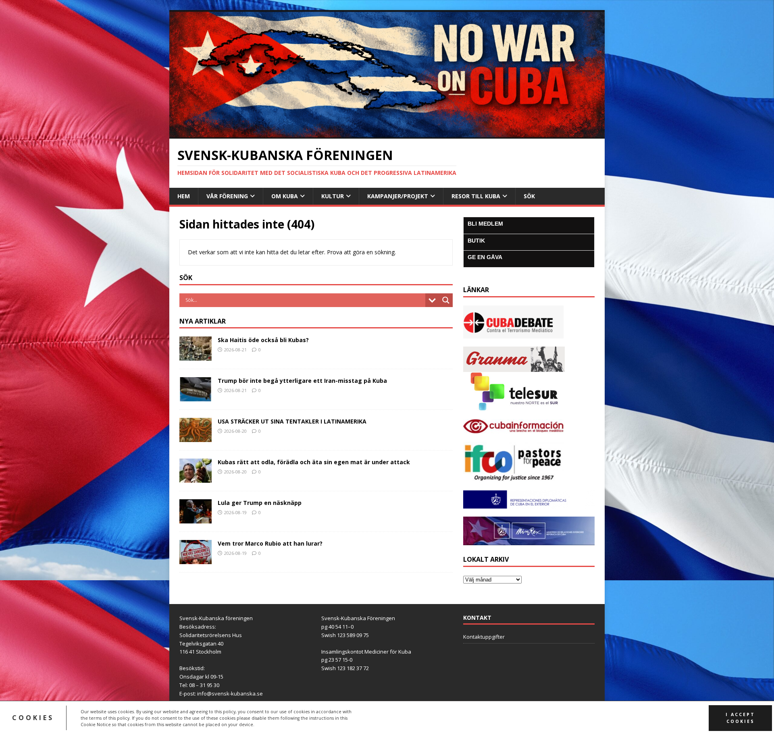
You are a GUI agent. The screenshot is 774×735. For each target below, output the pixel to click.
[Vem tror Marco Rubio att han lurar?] (195, 559)
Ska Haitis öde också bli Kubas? (263, 340)
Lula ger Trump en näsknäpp (260, 503)
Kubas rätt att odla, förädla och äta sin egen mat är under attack (314, 462)
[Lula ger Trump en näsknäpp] (195, 519)
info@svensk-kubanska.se (230, 693)
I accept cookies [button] (740, 718)
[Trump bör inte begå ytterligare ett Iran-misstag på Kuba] (195, 397)
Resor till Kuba (476, 196)
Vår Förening (227, 196)
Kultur (332, 196)
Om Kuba (284, 196)
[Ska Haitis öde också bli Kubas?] (195, 356)
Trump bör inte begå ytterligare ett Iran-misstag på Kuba (302, 380)
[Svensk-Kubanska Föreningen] (387, 134)
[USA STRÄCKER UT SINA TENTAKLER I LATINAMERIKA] (195, 437)
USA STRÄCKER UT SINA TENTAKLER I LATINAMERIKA (292, 421)
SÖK (529, 196)
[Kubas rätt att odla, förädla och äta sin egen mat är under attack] (195, 478)
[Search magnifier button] (446, 300)
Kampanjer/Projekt (397, 196)
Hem (183, 196)
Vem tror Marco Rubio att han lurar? (270, 543)
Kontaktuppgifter (484, 636)
